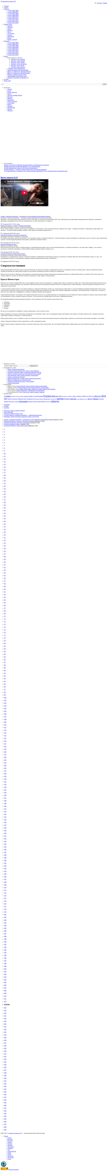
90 (5, 670)
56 (5, 578)
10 (5, 453)
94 (5, 681)
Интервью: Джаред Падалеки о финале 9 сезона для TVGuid (21, 416)
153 (5, 841)
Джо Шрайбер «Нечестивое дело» (17, 76)
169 (5, 885)
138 (5, 800)
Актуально (10, 1157)
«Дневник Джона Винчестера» (16, 68)
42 (5, 540)
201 (5, 971)
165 (5, 874)
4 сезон (21, 396)
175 (5, 901)
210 (5, 996)
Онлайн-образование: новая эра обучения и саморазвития (20, 168)
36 (5, 524)
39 (5, 532)
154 (5, 844)
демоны (95, 399)
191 (5, 944)
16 (5, 470)
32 (5, 513)
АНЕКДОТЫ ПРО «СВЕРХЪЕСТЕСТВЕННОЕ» (30, 390)
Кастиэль (37, 399)
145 (5, 819)
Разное (6, 1136)
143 (5, 814)
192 (5, 947)
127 (5, 771)
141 (5, 809)
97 (5, 689)
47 (5, 554)
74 (5, 627)
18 (5, 475)
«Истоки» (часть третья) (18, 62)
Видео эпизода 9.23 (9, 177)
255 (5, 1119)
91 (5, 673)
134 (5, 790)
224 (5, 1035)
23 (5, 489)
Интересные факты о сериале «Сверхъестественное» (16, 225)
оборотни (11, 401)
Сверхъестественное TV (15, 1133)
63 (5, 597)
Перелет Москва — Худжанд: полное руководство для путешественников (25, 169)
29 (5, 505)
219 (5, 1021)
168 (5, 882)
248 (5, 1100)
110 (5, 724)
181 (5, 917)
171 (5, 890)
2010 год (79, 396)
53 (5, 570)
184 (5, 925)
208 (5, 990)
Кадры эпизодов (12, 92)
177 (5, 906)
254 (5, 1116)
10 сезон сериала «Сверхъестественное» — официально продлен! (23, 415)
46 (5, 551)
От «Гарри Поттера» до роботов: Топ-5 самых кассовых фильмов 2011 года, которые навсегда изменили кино (35, 171)
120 (5, 752)
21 (5, 483)
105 (5, 711)
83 (5, 651)
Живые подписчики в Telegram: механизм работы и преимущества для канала (26, 165)
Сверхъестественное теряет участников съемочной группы (24, 372)
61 (5, 592)
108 (5, 719)
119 (5, 749)
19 (5, 478)
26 (5, 497)
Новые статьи (8, 24)
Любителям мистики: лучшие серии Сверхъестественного (24, 378)
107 (5, 716)
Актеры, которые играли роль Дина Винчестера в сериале (24, 374)
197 (5, 960)
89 (5, 668)
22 (5, 486)
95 (5, 684)
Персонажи (10, 36)
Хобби (9, 1153)
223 (5, 1032)
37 (5, 526)
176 (5, 904)
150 (5, 833)
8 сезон (40, 396)
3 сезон (17, 396)
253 (5, 1113)
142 (5, 811)
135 (5, 792)
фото (43, 401)
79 (5, 640)
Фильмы (9, 106)
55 (5, 575)
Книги (9, 38)
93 (5, 678)
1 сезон (7, 396)
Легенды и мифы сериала (14, 95)
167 (5, 879)
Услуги (9, 1137)
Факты (9, 29)
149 (5, 830)
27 (5, 499)
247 (5, 1097)
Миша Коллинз (47, 399)
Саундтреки (10, 33)
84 (5, 654)
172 (5, 893)
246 (5, 1094)
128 (5, 773)
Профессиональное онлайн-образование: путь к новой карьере (22, 166)
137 (5, 798)
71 (5, 619)
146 (5, 822)
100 (5, 697)
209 (5, 993)
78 (5, 638)
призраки (30, 401)
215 (5, 1010)
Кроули (41, 399)
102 (5, 703)
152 (5, 838)
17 (5, 472)
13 (5, 461)
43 (5, 543)
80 (5, 643)
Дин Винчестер (30, 399)
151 (5, 836)
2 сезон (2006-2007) (13, 12)
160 (5, 860)
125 (5, 765)
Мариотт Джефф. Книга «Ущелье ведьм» (19, 380)
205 (5, 982)
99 (5, 695)
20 (5, 480)
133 (5, 787)
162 (5, 866)
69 (5, 613)
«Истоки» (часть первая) (18, 59)
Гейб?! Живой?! (8, 412)
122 (5, 757)
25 (5, 494)
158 (5, 855)
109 (5, 722)
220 (5, 1024)
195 (5, 955)
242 (5, 1083)
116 (5, 741)
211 (5, 998)
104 (5, 708)
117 (5, 743)
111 (5, 727)
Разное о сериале (12, 39)
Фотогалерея (11, 107)
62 (5, 594)
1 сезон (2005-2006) (13, 10)
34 (5, 518)
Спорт (9, 1159)
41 (5, 537)
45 (5, 548)
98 (5, 692)
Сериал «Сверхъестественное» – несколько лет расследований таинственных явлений (25, 216)
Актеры (9, 35)
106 (5, 714)
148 (5, 828)
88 (5, 665)
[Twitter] (99, 3)
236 (5, 1067)
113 (5, 733)
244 (5, 1089)
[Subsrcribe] (95, 3)
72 (5, 621)
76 (5, 632)
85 (5, 657)
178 (5, 909)
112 (5, 730)
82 (5, 649)
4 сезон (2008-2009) (13, 15)
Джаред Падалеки (12, 399)
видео (90, 399)
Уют (8, 1150)
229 (5, 1048)
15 (5, 467)
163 (5, 868)
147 (5, 825)
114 (5, 735)
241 (5, 1081)
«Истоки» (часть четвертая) (19, 64)
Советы (9, 1142)
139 (5, 803)
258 (5, 1127)
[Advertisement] (55, 136)
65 (5, 602)
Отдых (9, 1154)
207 (5, 988)
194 (5, 952)
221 (5, 1026)
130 (5, 779)
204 (5, 979)
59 (5, 586)
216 (5, 1013)
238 (5, 1073)
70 (5, 616)
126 (5, 768)
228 (5, 1045)
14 (5, 464)
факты (39, 401)
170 (5, 887)
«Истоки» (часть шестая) (18, 67)
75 (5, 630)
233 (5, 1059)
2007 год (66, 396)
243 (5, 1086)
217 (5, 1016)
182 (5, 920)
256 (5, 1121)
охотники (16, 401)
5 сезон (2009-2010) (13, 16)
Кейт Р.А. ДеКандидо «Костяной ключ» (18, 73)
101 (5, 700)
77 (5, 635)
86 (5, 659)
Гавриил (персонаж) (13, 383)
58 (5, 583)
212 (5, 1001)
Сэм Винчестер (53, 398)
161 (5, 863)
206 (5, 985)
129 (5, 776)
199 (5, 966)
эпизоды (55, 401)
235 (5, 1064)
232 (5, 1056)
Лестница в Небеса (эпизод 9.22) (13, 413)
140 (5, 806)
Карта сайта (7, 80)
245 (5, 1092)
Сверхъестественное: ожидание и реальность (14, 235)
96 (5, 687)
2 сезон (13, 396)
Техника (9, 1143)
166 (5, 876)
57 (5, 581)
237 (5, 1070)
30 (5, 507)
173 (5, 895)
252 (5, 1110)
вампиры (82, 399)
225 (5, 1037)
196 (5, 958)
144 (5, 817)
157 (5, 852)
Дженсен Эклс (22, 399)
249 (5, 1102)
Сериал (6, 7)
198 (5, 963)
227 (5, 1043)
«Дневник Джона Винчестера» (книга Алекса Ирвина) (23, 371)
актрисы (67, 399)
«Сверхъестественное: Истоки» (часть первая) (20, 381)
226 (5, 1040)
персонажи (23, 401)
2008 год (70, 396)
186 (5, 931)
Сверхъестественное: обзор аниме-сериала (13, 253)
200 (5, 969)
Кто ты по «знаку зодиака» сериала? (34, 392)
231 (5, 1054)
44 (5, 545)
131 (5, 781)
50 (5, 562)
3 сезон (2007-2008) (13, 13)
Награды (9, 30)
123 (5, 760)
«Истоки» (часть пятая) (17, 65)
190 (5, 941)
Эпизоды (6, 9)
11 (4, 456)
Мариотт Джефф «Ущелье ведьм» (17, 74)
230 (5, 1051)
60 (5, 589)
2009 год (75, 396)
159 (5, 857)
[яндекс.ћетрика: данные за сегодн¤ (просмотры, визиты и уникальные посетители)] (13, 1169)
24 (5, 491)
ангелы (73, 399)
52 (5, 567)
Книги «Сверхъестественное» (16, 369)
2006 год (61, 396)
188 (5, 936)
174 (5, 898)
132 (5, 784)
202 (5, 974)
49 (5, 559)
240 (5, 1078)
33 (5, 516)
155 (5, 847)
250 (5, 1105)
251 (5, 1108)
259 (5, 1129)
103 (5, 705)
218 (5, 1018)
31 (5, 510)
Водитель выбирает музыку (9, 244)
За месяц (6, 407)
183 (5, 922)
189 (5, 939)
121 (5, 754)
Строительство (11, 1151)
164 (5, 871)
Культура (10, 1139)
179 (5, 912)
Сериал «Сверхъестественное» (16, 377)
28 (5, 502)
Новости (9, 26)
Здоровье (10, 1148)
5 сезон (25, 396)
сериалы (35, 401)
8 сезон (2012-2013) (13, 21)
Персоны (6, 41)
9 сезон (47, 395)
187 (5, 933)
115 (5, 738)
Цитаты (9, 109)
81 (5, 646)
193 (5, 950)
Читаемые (7, 404)
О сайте (6, 79)
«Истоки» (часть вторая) (18, 61)
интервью (101, 399)
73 (5, 624)
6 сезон (30, 396)
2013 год (97, 396)
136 (5, 795)
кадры (6, 401)
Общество (10, 1156)
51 (5, 564)
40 (5, 535)
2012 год (91, 396)
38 (5, 529)
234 (5, 1062)
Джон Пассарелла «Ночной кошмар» (18, 70)
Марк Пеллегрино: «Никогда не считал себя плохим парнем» (38, 389)
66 (5, 605)
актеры (60, 398)
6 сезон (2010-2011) (12, 18)
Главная (6, 6)
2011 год (85, 396)
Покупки (10, 1140)
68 (5, 611)
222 (5, 1029)
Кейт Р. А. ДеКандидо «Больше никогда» (19, 71)
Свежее (6, 406)
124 (5, 762)
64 (5, 600)
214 (5, 1007)
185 (5, 928)
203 (5, 977)
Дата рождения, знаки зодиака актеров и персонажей (22, 375)
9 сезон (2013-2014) (13, 22)
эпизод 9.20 (48, 401)
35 (5, 521)
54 (5, 573)
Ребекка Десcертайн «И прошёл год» (18, 77)
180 (5, 914)
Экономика (10, 1147)
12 (5, 459)
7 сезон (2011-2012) (12, 19)
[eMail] (105, 3)
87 (5, 662)
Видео (9, 32)
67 (5, 608)
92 (5, 676)
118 (5, 746)
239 (5, 1075)
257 (5, 1124)
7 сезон (35, 396)
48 (5, 556)
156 (5, 849)
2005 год (54, 396)
